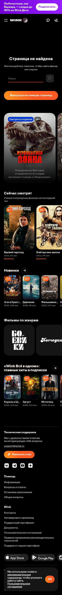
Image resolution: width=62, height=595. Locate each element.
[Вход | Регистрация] (56, 20)
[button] (6, 20)
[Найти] (48, 20)
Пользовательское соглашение (18, 585)
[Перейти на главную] (27, 20)
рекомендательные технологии (19, 576)
